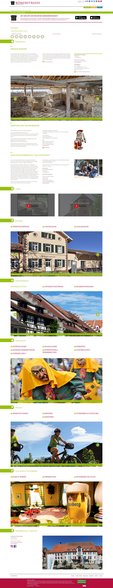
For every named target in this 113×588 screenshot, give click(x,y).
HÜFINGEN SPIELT (19, 353)
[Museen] (21, 36)
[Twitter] (94, 1)
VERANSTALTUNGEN (20, 413)
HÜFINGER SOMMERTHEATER (23, 350)
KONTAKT (96, 575)
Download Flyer (47, 147)
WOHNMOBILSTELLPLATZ (86, 477)
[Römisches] (13, 36)
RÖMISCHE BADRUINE (20, 226)
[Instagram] (92, 1)
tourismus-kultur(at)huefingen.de (80, 60)
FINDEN (99, 7)
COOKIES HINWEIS (78, 575)
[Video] (17, 36)
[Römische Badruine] (56, 98)
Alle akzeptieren (81, 580)
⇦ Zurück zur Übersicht (56, 33)
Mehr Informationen (33, 584)
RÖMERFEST (80, 346)
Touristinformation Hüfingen (64, 160)
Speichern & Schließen (81, 582)
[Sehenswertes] (25, 36)
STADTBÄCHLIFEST (83, 350)
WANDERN (48, 413)
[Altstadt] (56, 313)
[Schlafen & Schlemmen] (38, 36)
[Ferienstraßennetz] (87, 1)
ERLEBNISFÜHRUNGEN (84, 286)
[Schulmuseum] (56, 253)
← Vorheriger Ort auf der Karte (16, 33)
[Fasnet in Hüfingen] (56, 380)
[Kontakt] (99, 1)
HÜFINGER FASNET (19, 346)
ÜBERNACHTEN (50, 477)
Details (84, 585)
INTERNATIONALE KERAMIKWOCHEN (50, 351)
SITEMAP (72, 575)
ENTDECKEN (87, 7)
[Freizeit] (34, 36)
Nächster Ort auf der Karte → (97, 33)
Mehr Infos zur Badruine (48, 61)
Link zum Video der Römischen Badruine (83, 71)
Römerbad (47, 161)
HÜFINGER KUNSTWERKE (53, 286)
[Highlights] (30, 36)
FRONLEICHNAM (50, 346)
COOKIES (100, 575)
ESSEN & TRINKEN (19, 477)
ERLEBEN (94, 7)
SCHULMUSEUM (82, 226)
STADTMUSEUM (50, 226)
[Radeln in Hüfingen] (56, 444)
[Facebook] (89, 1)
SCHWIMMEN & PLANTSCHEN (87, 413)
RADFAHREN (49, 417)
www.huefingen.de (77, 62)
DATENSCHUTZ (85, 575)
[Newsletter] (96, 1)
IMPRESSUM (91, 575)
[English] (101, 1)
